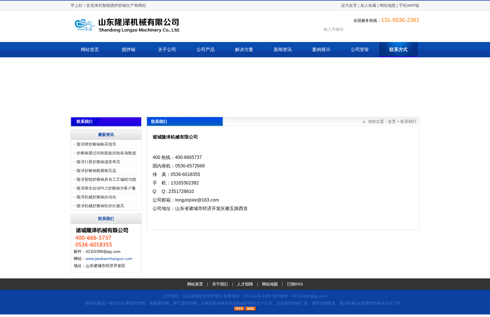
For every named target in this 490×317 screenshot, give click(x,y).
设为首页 (349, 5)
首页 (392, 121)
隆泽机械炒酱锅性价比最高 (100, 205)
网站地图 (388, 5)
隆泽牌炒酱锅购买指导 (96, 144)
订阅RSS (295, 284)
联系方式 (398, 49)
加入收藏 (368, 5)
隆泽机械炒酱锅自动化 (96, 197)
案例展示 (321, 49)
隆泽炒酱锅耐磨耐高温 (96, 170)
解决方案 (244, 49)
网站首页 (90, 49)
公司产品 (206, 49)
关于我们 (220, 284)
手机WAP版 (409, 5)
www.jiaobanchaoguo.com (109, 258)
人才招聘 (245, 284)
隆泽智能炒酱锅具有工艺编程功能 (106, 179)
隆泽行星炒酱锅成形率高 (98, 161)
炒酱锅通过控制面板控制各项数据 (106, 153)
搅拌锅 (128, 49)
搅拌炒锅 (137, 303)
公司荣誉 (360, 49)
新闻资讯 (283, 49)
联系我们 (408, 121)
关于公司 (167, 49)
